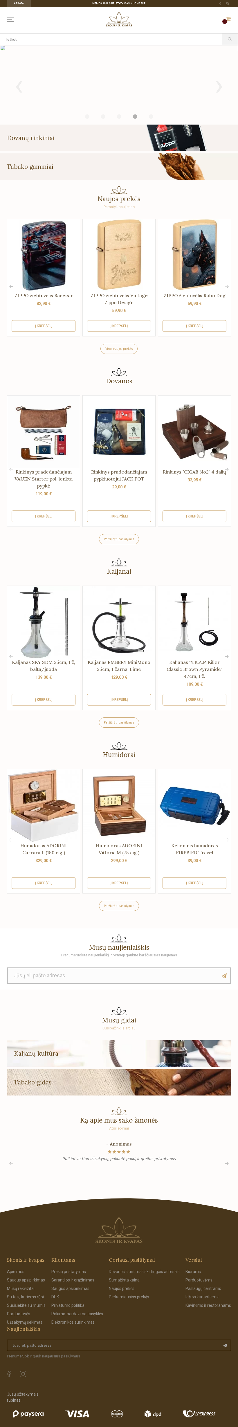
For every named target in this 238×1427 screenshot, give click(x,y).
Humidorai (119, 754)
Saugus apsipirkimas (26, 1280)
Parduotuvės (18, 1313)
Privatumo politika (67, 1305)
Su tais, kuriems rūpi (25, 1297)
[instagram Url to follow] (227, 4)
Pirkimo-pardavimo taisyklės (77, 1313)
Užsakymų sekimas (24, 1322)
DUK (55, 1297)
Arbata (19, 3)
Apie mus (15, 1271)
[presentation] (19, 85)
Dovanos (119, 381)
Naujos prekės (121, 1288)
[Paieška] (230, 39)
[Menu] (11, 19)
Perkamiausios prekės (129, 1297)
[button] (226, 286)
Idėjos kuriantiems (202, 1297)
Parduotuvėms (198, 1280)
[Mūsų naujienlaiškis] (224, 975)
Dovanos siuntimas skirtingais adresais (144, 1271)
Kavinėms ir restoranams (208, 1305)
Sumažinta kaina (124, 1280)
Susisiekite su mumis (26, 1305)
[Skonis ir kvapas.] (119, 1230)
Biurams (193, 1271)
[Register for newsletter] (225, 1345)
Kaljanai (119, 571)
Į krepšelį (43, 326)
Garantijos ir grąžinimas (72, 1280)
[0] (228, 19)
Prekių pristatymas (68, 1271)
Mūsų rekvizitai (21, 1288)
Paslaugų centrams (203, 1288)
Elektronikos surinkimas (73, 1322)
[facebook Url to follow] (220, 4)
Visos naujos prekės (119, 349)
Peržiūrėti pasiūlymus (119, 539)
